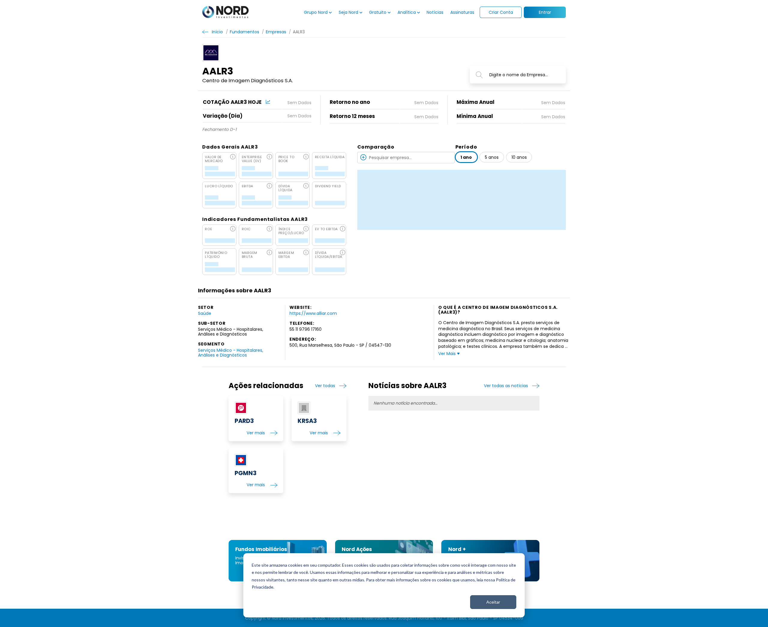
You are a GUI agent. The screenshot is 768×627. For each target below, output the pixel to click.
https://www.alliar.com (313, 313)
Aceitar (493, 601)
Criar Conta (501, 12)
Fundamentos (244, 32)
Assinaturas (462, 12)
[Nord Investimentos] (225, 12)
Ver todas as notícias (506, 385)
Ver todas (325, 385)
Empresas (276, 32)
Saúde (204, 313)
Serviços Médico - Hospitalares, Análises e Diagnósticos (230, 352)
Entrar (545, 12)
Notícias (435, 12)
